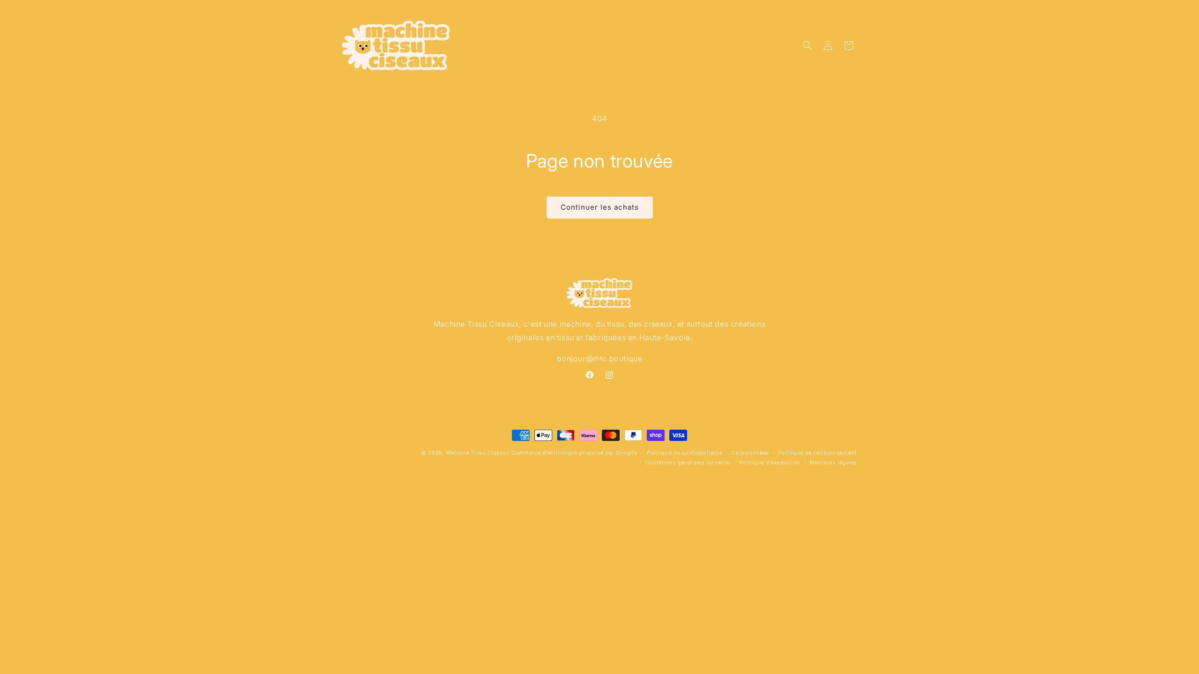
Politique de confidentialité (685, 452)
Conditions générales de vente (687, 462)
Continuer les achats (600, 207)
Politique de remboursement (817, 452)
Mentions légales (833, 462)
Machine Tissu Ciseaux (478, 452)
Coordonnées (750, 452)
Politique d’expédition (770, 462)
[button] (807, 45)
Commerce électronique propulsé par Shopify (574, 452)
